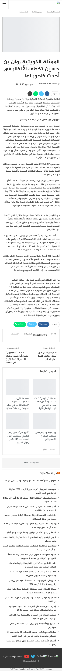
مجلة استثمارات (48, 473)
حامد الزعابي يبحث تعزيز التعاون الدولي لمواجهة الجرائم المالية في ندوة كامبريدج (32, 565)
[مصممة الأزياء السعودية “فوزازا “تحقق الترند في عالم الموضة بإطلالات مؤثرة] (17, 387)
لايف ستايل (58, 55)
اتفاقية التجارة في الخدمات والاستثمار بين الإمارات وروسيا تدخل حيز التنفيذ (32, 617)
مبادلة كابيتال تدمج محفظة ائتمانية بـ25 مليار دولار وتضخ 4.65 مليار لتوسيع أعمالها (31, 591)
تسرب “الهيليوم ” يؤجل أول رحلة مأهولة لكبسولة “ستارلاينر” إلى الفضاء (17, 358)
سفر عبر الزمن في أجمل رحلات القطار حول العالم (46, 356)
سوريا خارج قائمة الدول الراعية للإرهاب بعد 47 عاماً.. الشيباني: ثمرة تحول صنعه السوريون (31, 556)
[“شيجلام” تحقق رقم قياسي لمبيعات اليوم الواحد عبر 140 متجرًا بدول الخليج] (17, 421)
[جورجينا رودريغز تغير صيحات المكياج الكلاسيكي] (44, 421)
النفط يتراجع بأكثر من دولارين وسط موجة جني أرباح (31, 532)
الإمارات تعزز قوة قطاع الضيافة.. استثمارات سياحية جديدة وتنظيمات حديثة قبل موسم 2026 (32, 608)
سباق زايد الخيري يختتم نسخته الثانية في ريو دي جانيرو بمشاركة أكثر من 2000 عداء (32, 582)
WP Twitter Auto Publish (19, 669)
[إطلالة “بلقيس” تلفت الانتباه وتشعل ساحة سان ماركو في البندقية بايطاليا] (44, 387)
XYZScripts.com (45, 669)
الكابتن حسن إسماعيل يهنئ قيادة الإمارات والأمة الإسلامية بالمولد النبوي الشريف (33, 573)
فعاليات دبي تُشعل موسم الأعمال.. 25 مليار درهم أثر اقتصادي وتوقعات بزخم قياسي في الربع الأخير (31, 634)
